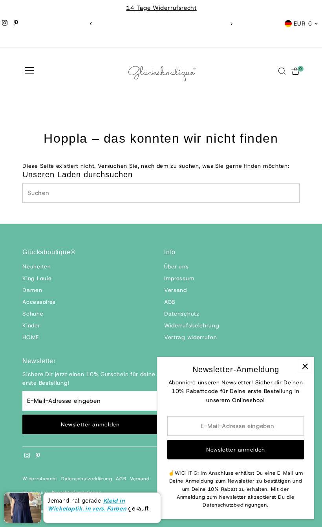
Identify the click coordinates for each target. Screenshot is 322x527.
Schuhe (32, 313)
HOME (30, 337)
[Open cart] (295, 71)
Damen (32, 290)
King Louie (36, 278)
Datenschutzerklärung (86, 479)
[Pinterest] (16, 23)
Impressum (179, 278)
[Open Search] (281, 71)
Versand (175, 290)
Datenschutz (181, 313)
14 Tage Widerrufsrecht (161, 8)
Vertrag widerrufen (190, 337)
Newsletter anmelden (90, 424)
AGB (169, 301)
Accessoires (39, 301)
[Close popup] (305, 366)
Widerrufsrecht (39, 479)
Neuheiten (36, 266)
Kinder (31, 325)
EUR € (303, 24)
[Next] (231, 24)
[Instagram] (4, 23)
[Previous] (91, 24)
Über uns (176, 266)
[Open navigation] (29, 71)
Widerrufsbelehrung (192, 325)
